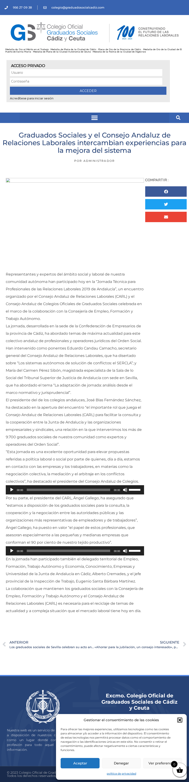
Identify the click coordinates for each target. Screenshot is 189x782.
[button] (179, 720)
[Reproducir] (11, 490)
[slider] (135, 489)
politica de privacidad (121, 773)
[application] (75, 489)
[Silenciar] (125, 490)
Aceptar (80, 763)
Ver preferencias (162, 763)
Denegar (121, 763)
